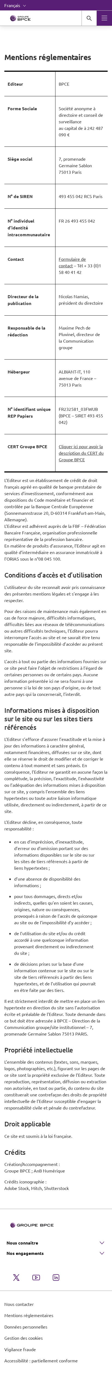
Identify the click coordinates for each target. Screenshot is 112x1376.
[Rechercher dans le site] (89, 18)
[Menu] (104, 18)
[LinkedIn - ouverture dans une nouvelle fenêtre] (56, 1277)
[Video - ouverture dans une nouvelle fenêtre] (36, 1277)
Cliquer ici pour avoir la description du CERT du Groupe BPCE (81, 453)
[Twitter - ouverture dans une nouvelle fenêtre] (16, 1277)
